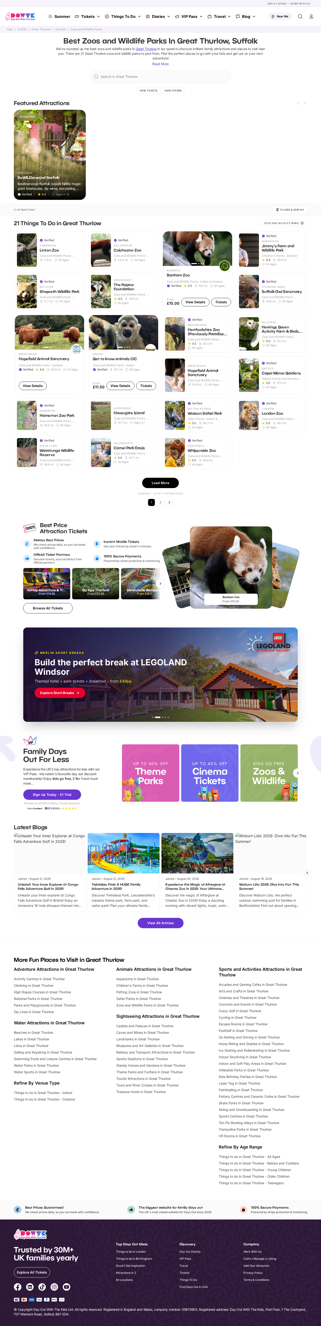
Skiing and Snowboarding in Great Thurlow (251, 1110)
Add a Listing (277, 3)
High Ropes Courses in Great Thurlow (42, 992)
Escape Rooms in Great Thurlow (243, 1024)
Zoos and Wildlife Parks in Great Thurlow (147, 1005)
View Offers (173, 90)
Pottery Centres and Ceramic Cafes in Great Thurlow (259, 1096)
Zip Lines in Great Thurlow (34, 1012)
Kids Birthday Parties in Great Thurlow (248, 1077)
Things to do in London (131, 1251)
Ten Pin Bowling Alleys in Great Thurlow (249, 1123)
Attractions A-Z (126, 1273)
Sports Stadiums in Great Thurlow (142, 1059)
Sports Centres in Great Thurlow (243, 1116)
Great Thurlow (41, 29)
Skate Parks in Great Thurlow (241, 1103)
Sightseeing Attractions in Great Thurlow (158, 1016)
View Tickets (148, 90)
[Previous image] (168, 248)
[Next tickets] (160, 583)
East (10, 29)
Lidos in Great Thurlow (31, 1046)
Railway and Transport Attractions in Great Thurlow (155, 1052)
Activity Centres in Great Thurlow (39, 979)
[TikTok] (42, 1287)
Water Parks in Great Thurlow (36, 1065)
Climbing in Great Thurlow (33, 985)
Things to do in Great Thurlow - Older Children (254, 1176)
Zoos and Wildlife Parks (86, 29)
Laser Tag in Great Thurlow (239, 1083)
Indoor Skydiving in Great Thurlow (245, 1057)
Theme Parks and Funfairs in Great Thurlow (149, 1072)
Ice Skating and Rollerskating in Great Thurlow (254, 1050)
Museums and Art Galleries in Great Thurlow (150, 1046)
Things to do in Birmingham (134, 1258)
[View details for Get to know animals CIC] (123, 354)
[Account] (311, 16)
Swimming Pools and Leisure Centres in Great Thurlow (55, 1059)
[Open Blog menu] (254, 16)
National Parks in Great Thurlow (38, 999)
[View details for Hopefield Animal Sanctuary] (49, 354)
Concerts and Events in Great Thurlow (248, 1004)
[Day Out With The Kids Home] (19, 16)
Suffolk (22, 29)
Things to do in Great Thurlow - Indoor (43, 1093)
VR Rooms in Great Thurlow (240, 1136)
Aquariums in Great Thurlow (137, 979)
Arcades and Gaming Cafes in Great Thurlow (253, 985)
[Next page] (169, 502)
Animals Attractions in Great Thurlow (154, 969)
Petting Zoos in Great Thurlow (139, 992)
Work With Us (300, 3)
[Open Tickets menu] (99, 16)
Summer (62, 16)
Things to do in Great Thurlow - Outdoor (44, 1099)
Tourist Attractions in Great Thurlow (143, 1079)
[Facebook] (17, 1287)
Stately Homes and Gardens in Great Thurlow (150, 1065)
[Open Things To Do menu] (140, 16)
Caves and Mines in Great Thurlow (142, 1032)
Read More (160, 64)
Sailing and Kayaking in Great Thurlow (43, 1052)
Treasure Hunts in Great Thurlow (141, 1092)
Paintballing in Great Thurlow (241, 1090)
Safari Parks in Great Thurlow (138, 999)
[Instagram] (54, 1287)
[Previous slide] (298, 103)
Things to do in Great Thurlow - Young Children (255, 1170)
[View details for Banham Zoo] (197, 270)
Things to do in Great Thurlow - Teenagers (251, 1183)
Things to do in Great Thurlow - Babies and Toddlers (259, 1163)
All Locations (124, 1280)
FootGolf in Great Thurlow (238, 1031)
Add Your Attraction (256, 1265)
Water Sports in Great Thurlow (37, 1072)
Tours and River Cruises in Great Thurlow (147, 1085)
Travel (220, 16)
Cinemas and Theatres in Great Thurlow (249, 998)
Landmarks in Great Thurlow (138, 1039)
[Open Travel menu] (230, 16)
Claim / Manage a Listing (259, 1258)
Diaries (158, 16)
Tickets (88, 16)
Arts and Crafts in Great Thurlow (243, 991)
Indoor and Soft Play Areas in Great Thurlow (252, 1064)
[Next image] (226, 248)
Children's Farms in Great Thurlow (142, 985)
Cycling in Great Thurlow (237, 1017)
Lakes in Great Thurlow (31, 1039)
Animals (60, 29)
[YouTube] (66, 1287)
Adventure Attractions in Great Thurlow (54, 969)
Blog (246, 16)
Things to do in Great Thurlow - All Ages (249, 1157)
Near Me (282, 16)
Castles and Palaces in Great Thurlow (144, 1026)
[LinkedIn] (30, 1287)
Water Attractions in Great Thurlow (49, 1022)
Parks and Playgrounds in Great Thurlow (45, 1005)
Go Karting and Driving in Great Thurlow (249, 1037)
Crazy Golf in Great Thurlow (240, 1011)
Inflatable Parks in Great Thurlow (244, 1070)
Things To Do (123, 16)
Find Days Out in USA (194, 1287)
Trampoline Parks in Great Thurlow (245, 1129)
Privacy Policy (253, 1273)
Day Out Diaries (190, 1251)
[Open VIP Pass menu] (201, 16)
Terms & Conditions (256, 1280)
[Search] (300, 16)
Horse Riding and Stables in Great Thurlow (251, 1044)
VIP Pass (189, 16)
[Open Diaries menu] (169, 16)
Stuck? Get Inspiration (130, 1265)
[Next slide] (304, 103)
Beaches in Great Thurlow (33, 1032)
